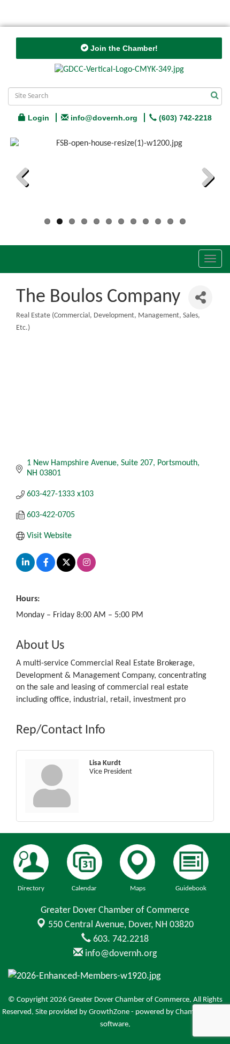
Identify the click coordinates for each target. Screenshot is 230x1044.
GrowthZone (109, 1012)
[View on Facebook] (45, 569)
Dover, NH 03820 (121, 925)
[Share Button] (200, 297)
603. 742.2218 (120, 939)
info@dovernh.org (120, 954)
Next (203, 179)
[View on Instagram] (86, 569)
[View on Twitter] (66, 569)
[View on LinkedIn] (25, 569)
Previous (26, 179)
